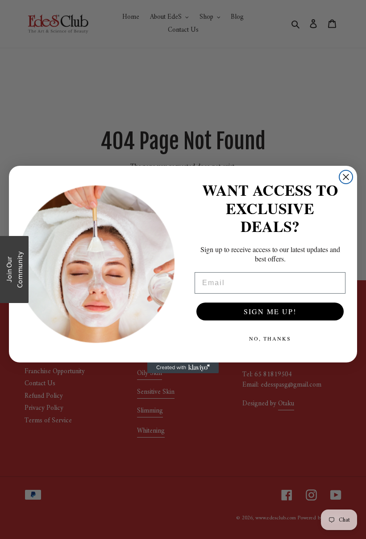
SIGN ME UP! (270, 311)
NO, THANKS (270, 338)
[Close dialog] (346, 177)
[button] (14, 269)
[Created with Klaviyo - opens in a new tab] (183, 367)
